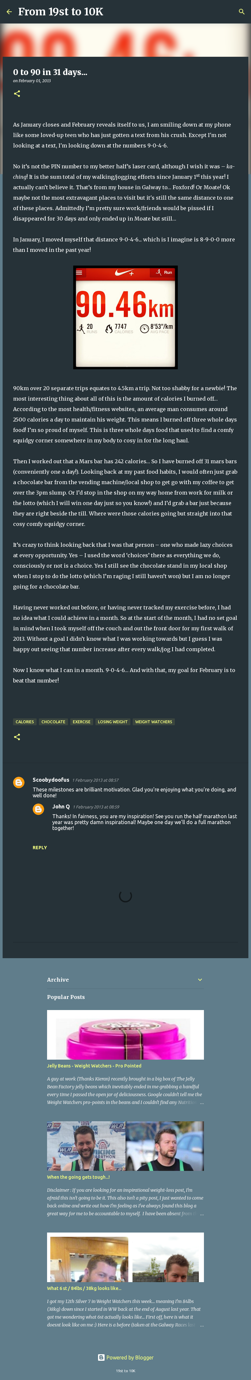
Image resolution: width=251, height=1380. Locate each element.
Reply (40, 847)
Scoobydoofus (51, 780)
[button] (17, 94)
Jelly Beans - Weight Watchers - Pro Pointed (94, 1065)
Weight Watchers (153, 722)
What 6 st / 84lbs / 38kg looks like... (84, 1288)
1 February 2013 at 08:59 (96, 807)
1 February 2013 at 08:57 (95, 780)
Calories (25, 722)
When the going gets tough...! (78, 1177)
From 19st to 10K (60, 11)
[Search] (112, 12)
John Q (61, 806)
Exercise (82, 722)
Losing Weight (113, 722)
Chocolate (53, 722)
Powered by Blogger (129, 1357)
